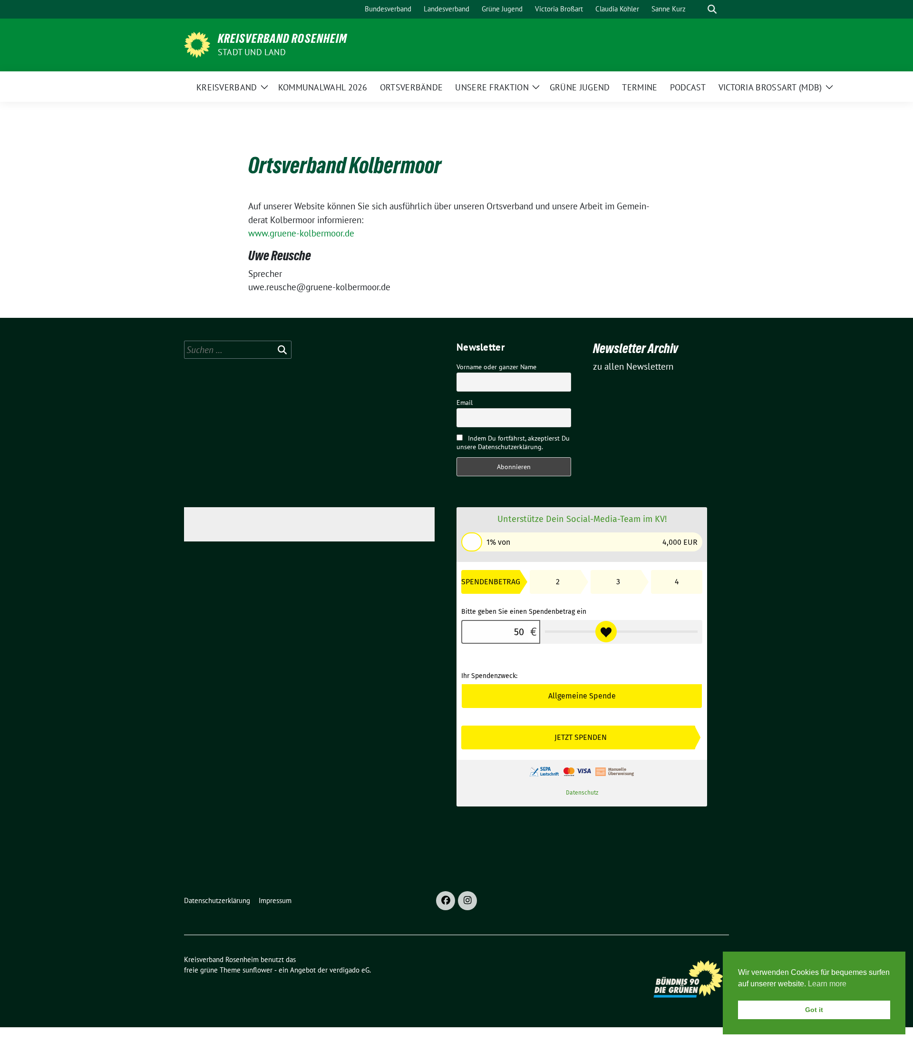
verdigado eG (349, 969)
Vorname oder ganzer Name (496, 367)
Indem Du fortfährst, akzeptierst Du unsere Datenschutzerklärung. (513, 442)
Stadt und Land (252, 52)
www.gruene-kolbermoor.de (301, 233)
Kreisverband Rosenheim (282, 38)
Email (464, 402)
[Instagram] (467, 900)
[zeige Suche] (712, 9)
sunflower (257, 969)
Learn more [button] (827, 984)
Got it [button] (814, 1009)
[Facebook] (445, 900)
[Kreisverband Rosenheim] (197, 43)
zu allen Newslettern (633, 366)
